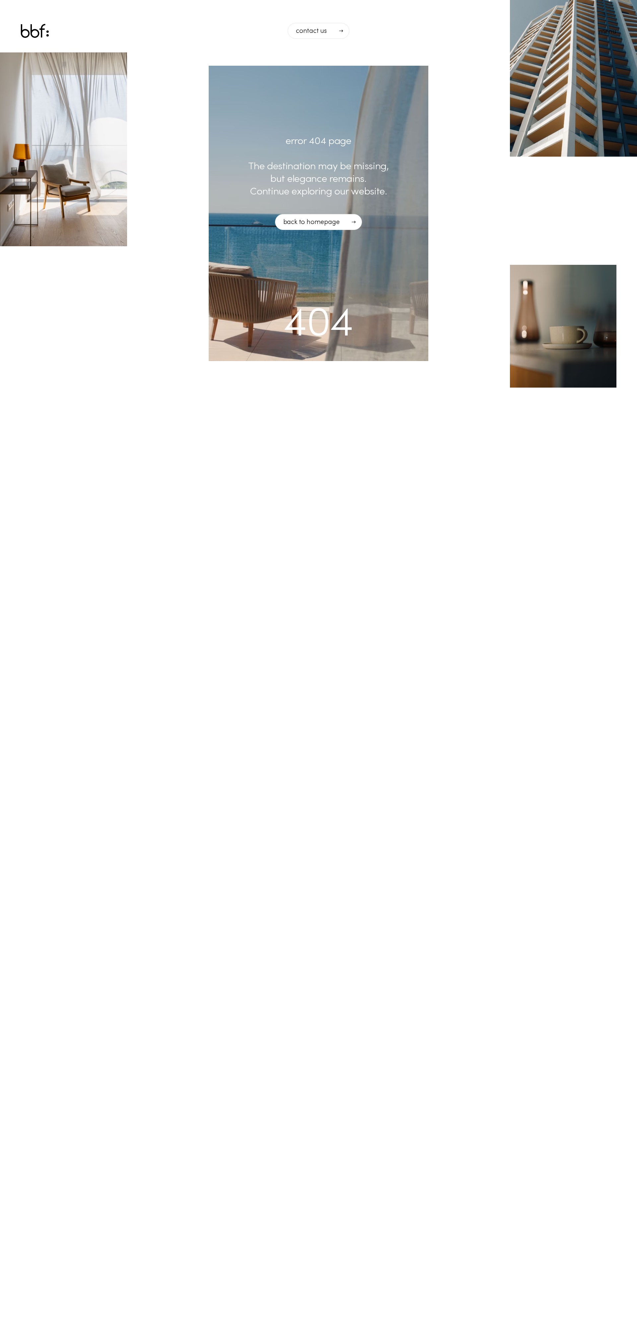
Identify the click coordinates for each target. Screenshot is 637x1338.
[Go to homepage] (35, 31)
